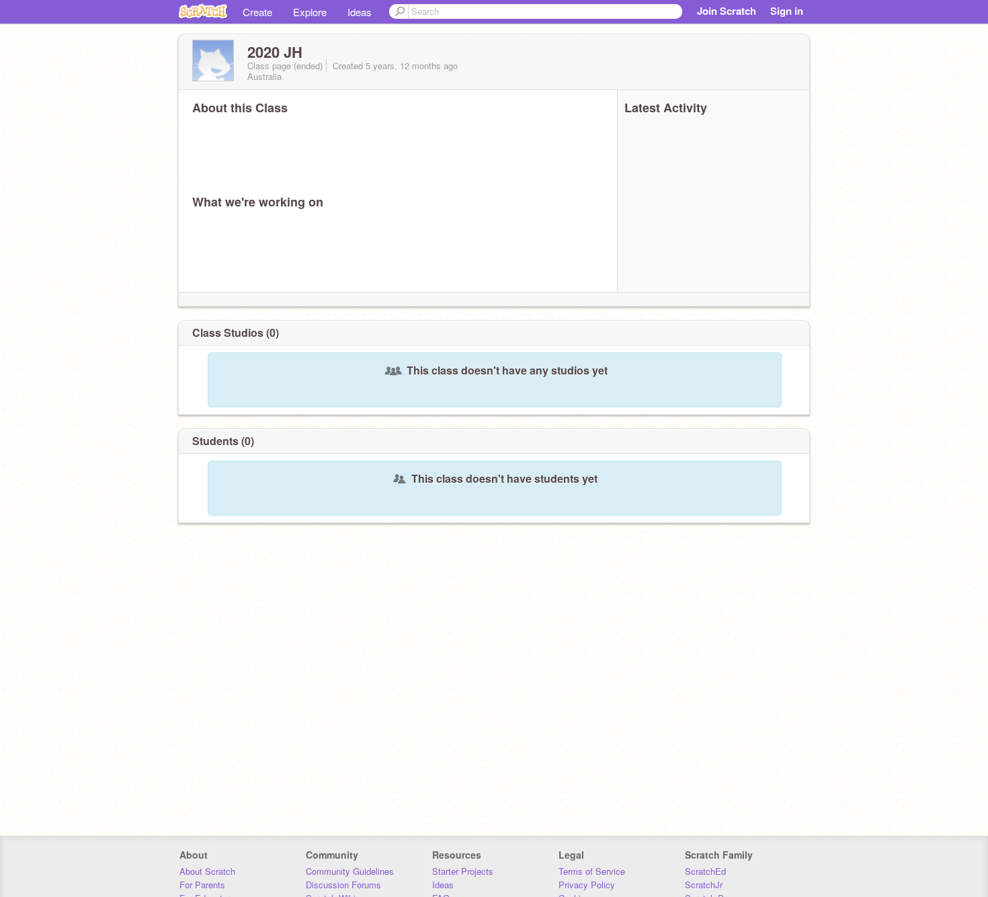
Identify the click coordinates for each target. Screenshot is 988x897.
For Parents (202, 884)
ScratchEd (705, 871)
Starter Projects (462, 871)
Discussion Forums (343, 884)
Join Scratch (726, 10)
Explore (310, 12)
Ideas (359, 12)
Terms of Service (592, 871)
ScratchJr (704, 884)
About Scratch (207, 871)
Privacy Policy (587, 884)
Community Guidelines (350, 871)
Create (257, 12)
